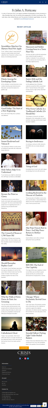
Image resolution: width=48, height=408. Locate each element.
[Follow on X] (23, 358)
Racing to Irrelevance (34, 141)
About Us (4, 367)
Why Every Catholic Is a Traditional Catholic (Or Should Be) (36, 111)
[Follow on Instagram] (25, 358)
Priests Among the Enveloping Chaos (8, 80)
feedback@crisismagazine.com (8, 392)
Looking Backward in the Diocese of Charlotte (36, 194)
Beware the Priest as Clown (9, 195)
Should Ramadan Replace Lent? (8, 264)
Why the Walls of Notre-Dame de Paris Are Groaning (11, 299)
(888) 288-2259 (7, 398)
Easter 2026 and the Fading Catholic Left (34, 80)
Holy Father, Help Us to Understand (10, 171)
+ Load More (24, 348)
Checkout (4, 385)
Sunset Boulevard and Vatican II (10, 142)
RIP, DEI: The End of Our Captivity (34, 266)
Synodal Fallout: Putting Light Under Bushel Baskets (36, 335)
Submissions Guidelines (7, 368)
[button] (45, 404)
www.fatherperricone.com (27, 19)
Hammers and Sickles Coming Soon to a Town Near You (36, 49)
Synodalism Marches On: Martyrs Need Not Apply (11, 47)
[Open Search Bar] (42, 2)
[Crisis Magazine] (4, 2)
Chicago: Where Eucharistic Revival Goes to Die (36, 299)
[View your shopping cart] (39, 2)
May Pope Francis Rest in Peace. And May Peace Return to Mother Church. (36, 231)
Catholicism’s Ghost (9, 333)
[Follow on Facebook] (20, 358)
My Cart (3, 383)
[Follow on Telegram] (28, 358)
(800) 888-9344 (7, 396)
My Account (4, 381)
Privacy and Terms (6, 374)
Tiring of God (32, 166)
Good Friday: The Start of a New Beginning (11, 109)
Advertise (4, 370)
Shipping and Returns (6, 372)
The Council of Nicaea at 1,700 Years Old (11, 234)
